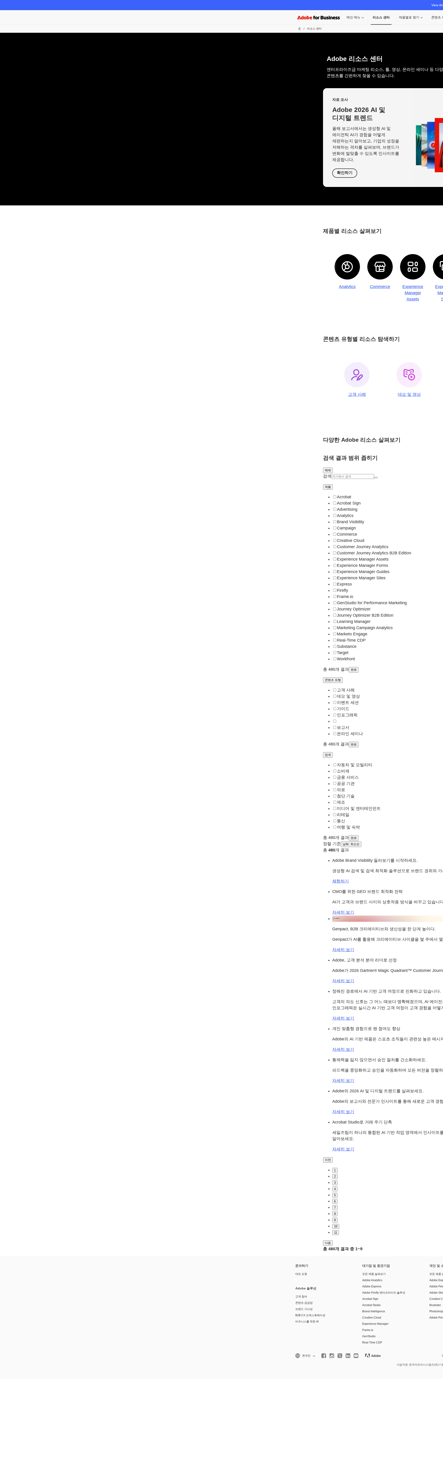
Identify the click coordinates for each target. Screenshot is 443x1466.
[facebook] (323, 1355)
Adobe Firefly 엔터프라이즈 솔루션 (383, 1292)
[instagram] (331, 1355)
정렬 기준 (332, 843)
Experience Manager (375, 1323)
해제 (328, 470)
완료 (354, 669)
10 (335, 1226)
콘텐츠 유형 (333, 680)
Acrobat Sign (370, 1299)
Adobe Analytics (372, 1280)
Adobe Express (371, 1286)
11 (335, 1232)
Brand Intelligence (373, 1311)
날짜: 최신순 (351, 844)
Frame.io (367, 1330)
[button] (304, 1356)
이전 (328, 1160)
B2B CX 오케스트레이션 (310, 1315)
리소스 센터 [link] (381, 17)
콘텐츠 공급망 (304, 1302)
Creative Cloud (371, 1317)
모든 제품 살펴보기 (374, 1274)
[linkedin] (348, 1355)
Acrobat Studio (371, 1305)
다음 (328, 1243)
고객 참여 (301, 1296)
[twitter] (340, 1355)
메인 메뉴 (353, 17)
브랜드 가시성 (304, 1309)
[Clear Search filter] (376, 477)
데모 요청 (301, 1274)
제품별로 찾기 (409, 17)
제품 (328, 487)
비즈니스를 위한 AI (307, 1321)
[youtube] (356, 1355)
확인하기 (345, 173)
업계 (328, 755)
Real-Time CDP (372, 1342)
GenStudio (369, 1336)
